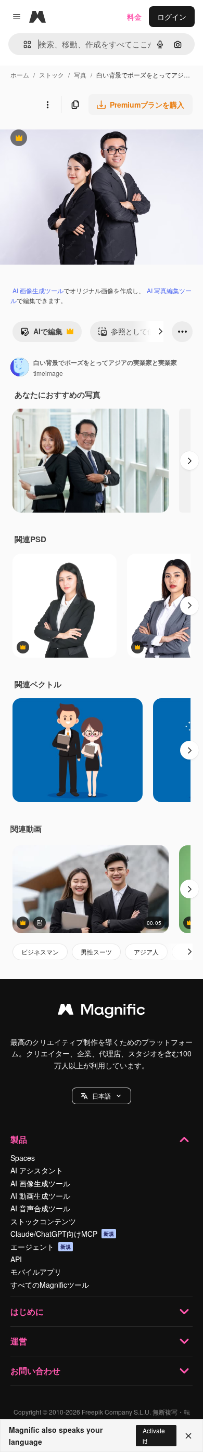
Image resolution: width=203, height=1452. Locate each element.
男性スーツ (96, 951)
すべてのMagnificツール (49, 1284)
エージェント (40, 1246)
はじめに (27, 1311)
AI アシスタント (36, 1170)
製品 (18, 1139)
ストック (51, 74)
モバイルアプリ (35, 1271)
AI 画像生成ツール (38, 290)
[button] (101, 1096)
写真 (80, 74)
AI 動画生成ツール (40, 1196)
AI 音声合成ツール (40, 1208)
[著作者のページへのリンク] (19, 368)
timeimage (48, 373)
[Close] (188, 1436)
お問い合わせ (35, 1371)
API (16, 1259)
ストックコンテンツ (43, 1221)
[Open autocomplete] (23, 44)
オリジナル (71, 139)
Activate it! (154, 1435)
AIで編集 (41, 334)
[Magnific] (101, 1011)
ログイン (171, 16)
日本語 (101, 1095)
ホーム (19, 74)
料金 (134, 16)
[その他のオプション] (47, 104)
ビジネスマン (40, 951)
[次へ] (160, 331)
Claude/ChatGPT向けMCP (62, 1233)
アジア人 (146, 951)
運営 (18, 1341)
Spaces (22, 1158)
